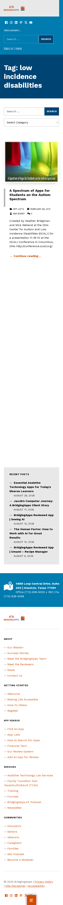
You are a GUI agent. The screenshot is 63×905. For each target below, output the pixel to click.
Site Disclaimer (15, 886)
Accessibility (36, 886)
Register (12, 710)
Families (13, 848)
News (11, 670)
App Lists (18, 209)
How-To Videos (17, 705)
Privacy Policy (44, 881)
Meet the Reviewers (20, 664)
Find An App (15, 729)
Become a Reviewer (20, 859)
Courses (12, 796)
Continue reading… (27, 256)
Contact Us (14, 675)
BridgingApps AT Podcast (24, 802)
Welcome (13, 693)
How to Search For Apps (23, 740)
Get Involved (15, 854)
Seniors (12, 831)
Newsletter (14, 807)
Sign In (8, 48)
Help (19, 48)
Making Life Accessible (22, 699)
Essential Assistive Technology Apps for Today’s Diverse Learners (30, 487)
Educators (14, 826)
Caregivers (14, 843)
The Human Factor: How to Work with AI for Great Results (31, 533)
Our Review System (20, 751)
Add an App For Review (22, 757)
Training (12, 791)
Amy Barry (18, 213)
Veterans (13, 837)
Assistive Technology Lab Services (30, 775)
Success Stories (18, 653)
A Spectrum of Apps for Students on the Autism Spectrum (29, 195)
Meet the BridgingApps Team (26, 658)
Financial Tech (17, 746)
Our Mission (15, 647)
